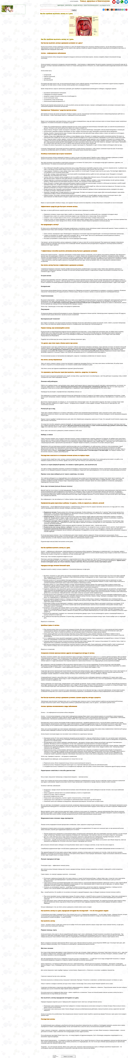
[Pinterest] (126, 10)
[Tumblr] (118, 10)
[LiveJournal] (116, 10)
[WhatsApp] (122, 10)
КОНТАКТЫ (68, 5)
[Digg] (112, 10)
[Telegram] (124, 10)
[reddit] (114, 10)
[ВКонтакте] (103, 10)
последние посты (105, 5)
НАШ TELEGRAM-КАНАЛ (91, 5)
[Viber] (120, 10)
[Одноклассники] (106, 10)
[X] (108, 10)
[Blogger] (110, 10)
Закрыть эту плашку (68, 1056)
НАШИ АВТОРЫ (78, 5)
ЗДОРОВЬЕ (60, 5)
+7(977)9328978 (74, 1)
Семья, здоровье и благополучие (96, 1)
